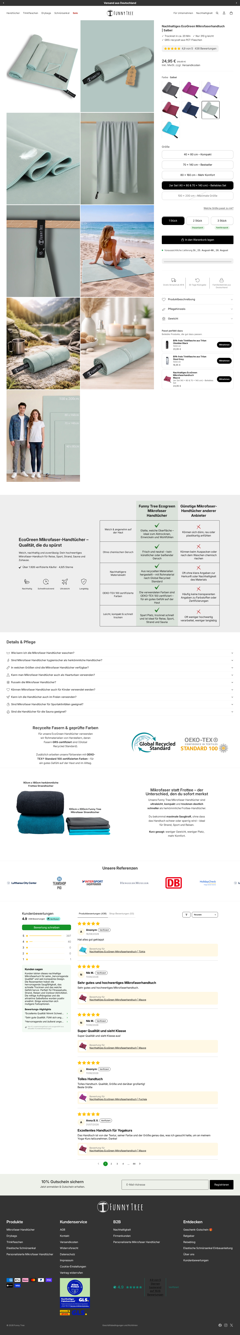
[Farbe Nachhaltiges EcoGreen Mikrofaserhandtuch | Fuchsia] (191, 90)
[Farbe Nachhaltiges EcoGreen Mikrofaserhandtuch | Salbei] (211, 110)
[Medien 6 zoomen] (117, 251)
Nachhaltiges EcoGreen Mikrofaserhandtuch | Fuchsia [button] (118, 1099)
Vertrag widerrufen (71, 1272)
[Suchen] (217, 13)
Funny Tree (19, 1325)
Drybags (12, 1235)
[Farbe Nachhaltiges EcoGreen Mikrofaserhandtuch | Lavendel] (211, 90)
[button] (46, 935)
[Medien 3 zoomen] (43, 159)
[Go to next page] (140, 1164)
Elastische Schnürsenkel (21, 1248)
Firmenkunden (122, 1235)
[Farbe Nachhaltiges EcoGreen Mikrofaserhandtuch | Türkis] (171, 130)
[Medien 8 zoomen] (117, 343)
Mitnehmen (224, 344)
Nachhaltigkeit (122, 1229)
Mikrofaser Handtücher (21, 1229)
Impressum (66, 1260)
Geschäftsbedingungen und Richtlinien (120, 1325)
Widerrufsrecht (69, 1248)
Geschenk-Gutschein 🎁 (197, 1229)
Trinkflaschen (15, 1241)
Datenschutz (67, 1254)
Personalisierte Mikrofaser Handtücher (30, 1254)
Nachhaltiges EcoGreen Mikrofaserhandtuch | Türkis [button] (117, 951)
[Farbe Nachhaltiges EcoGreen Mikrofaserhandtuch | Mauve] (171, 110)
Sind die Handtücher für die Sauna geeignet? (38, 711)
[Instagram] (226, 1325)
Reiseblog (189, 1241)
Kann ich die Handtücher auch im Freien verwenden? (43, 697)
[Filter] (186, 914)
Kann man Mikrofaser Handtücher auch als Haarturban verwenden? (53, 674)
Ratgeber (188, 1235)
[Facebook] (220, 1325)
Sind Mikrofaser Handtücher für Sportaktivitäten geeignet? (47, 704)
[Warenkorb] (231, 13)
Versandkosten (191, 65)
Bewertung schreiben (46, 927)
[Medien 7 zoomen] (43, 343)
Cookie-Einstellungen (73, 1266)
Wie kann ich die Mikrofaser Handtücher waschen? (42, 652)
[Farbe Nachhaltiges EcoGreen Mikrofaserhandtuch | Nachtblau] (191, 110)
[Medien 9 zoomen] (43, 436)
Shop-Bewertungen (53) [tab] (121, 913)
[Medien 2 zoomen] (117, 66)
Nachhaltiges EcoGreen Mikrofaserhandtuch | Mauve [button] (117, 999)
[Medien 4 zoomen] (117, 159)
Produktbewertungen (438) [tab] (93, 913)
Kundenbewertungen (195, 1260)
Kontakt (64, 1235)
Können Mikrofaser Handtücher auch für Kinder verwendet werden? (53, 689)
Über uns (188, 1254)
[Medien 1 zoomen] (43, 66)
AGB (62, 1229)
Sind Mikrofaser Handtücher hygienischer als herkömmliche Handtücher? (56, 660)
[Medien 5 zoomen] (43, 251)
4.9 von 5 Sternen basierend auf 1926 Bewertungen (155, 1287)
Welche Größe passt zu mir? (218, 208)
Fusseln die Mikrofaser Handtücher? (33, 682)
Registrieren (221, 1184)
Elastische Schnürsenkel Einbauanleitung (208, 1248)
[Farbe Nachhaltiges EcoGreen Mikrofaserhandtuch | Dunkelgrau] (171, 90)
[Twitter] (231, 1325)
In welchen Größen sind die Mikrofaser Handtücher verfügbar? (50, 667)
